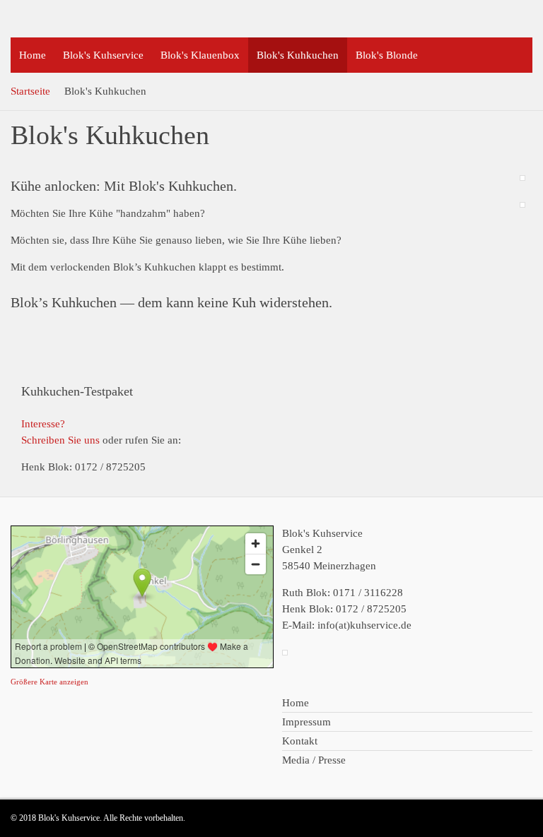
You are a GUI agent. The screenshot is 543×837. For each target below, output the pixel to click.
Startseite (30, 91)
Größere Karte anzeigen (49, 681)
